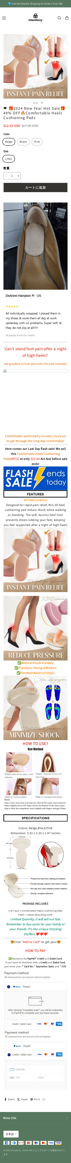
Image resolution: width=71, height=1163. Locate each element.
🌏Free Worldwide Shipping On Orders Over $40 (35, 3)
